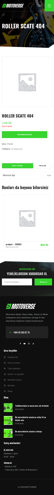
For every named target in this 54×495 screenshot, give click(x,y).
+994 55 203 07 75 (21, 332)
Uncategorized (16, 149)
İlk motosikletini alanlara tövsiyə (28, 431)
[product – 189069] (27, 218)
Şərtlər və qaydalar (16, 374)
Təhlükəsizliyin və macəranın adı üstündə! (32, 405)
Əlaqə (10, 391)
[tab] (17, 165)
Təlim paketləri (14, 368)
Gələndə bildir (24, 135)
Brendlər (11, 385)
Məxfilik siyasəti (14, 380)
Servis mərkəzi (14, 363)
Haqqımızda (13, 357)
